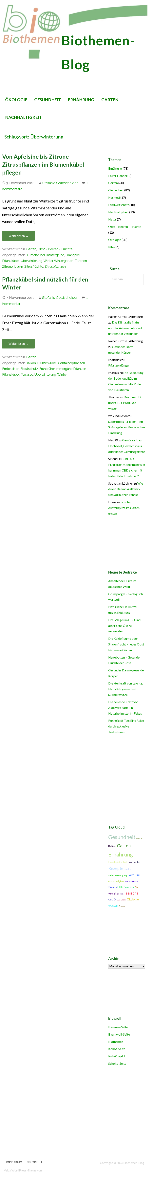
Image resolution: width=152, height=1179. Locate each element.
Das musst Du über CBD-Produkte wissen (125, 402)
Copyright (35, 1162)
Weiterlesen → (18, 236)
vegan (113, 905)
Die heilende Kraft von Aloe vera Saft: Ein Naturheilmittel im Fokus (125, 707)
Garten (109, 99)
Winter (48, 261)
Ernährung (81, 99)
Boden (132, 862)
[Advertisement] (74, 1115)
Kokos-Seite (116, 1049)
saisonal (133, 893)
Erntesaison (10, 369)
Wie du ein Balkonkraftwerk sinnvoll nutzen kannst (125, 489)
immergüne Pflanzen (71, 369)
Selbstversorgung (117, 875)
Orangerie (73, 255)
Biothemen (115, 1041)
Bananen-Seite (118, 1027)
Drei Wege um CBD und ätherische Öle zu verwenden (124, 625)
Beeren (122, 906)
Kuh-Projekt (116, 1056)
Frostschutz (29, 369)
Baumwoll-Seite (119, 1034)
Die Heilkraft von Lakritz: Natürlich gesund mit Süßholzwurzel (125, 689)
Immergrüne (55, 255)
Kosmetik (115, 197)
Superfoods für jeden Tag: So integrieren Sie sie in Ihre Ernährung (126, 427)
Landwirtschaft (118, 205)
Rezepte (115, 868)
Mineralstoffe (131, 881)
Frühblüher (46, 369)
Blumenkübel (35, 255)
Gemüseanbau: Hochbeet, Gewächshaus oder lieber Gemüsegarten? (126, 445)
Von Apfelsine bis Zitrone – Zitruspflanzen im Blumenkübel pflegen (43, 164)
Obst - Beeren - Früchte (55, 249)
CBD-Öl (112, 899)
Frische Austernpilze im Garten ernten (124, 507)
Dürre (138, 887)
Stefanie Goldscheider (60, 183)
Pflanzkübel (10, 261)
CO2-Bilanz (121, 900)
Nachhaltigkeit (23, 117)
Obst (137, 862)
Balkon (31, 363)
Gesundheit (47, 99)
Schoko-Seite (117, 1063)
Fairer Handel (117, 176)
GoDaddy (48, 1170)
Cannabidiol (129, 887)
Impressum (14, 1162)
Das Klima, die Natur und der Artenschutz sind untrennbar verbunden (125, 328)
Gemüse (133, 875)
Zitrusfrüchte (33, 266)
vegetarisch (116, 893)
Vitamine (112, 887)
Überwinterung (31, 261)
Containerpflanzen (71, 363)
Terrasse (27, 374)
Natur (112, 219)
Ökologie (16, 99)
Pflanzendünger (119, 365)
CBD (120, 887)
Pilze (111, 247)
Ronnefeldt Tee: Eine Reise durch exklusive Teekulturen (126, 726)
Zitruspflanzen (55, 266)
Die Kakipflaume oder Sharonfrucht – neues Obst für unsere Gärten (126, 644)
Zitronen (81, 261)
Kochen (128, 869)
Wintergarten (63, 261)
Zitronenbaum (12, 266)
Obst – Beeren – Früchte (124, 226)
